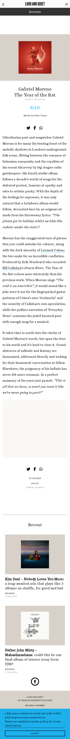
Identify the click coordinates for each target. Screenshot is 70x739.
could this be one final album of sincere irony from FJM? (33, 657)
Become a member (35, 705)
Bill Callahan (12, 268)
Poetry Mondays (35, 99)
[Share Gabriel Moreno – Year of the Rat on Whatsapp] (41, 128)
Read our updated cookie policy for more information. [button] (33, 723)
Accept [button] (35, 733)
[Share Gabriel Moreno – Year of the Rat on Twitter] (28, 128)
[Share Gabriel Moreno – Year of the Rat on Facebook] (35, 128)
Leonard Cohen (52, 250)
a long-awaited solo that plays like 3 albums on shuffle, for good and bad (34, 583)
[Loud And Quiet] (35, 4)
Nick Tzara (41, 115)
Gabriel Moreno (35, 487)
